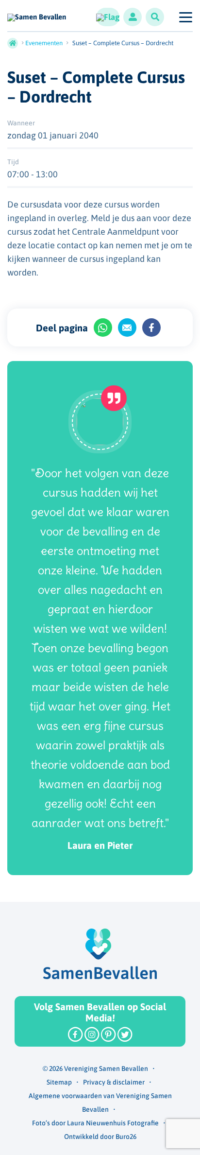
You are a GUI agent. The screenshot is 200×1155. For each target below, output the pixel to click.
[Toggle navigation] (185, 17)
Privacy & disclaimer (114, 1082)
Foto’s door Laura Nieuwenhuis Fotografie (95, 1123)
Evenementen (44, 43)
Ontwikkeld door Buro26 (100, 1136)
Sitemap (59, 1082)
